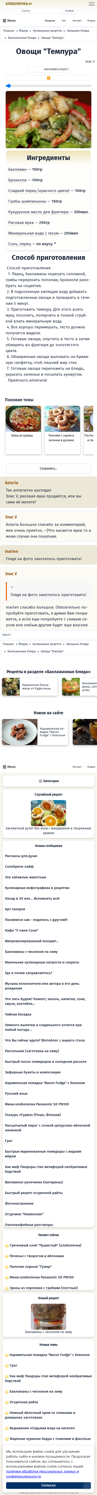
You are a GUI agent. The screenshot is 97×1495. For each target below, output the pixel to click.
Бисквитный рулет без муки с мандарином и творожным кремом (48, 831)
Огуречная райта (23, 1402)
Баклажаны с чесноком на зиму (31, 952)
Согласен (48, 1485)
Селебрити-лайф (19, 866)
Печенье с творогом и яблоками (36, 1256)
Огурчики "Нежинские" (24, 1214)
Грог (9, 1141)
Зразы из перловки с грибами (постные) (43, 1288)
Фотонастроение (19, 1203)
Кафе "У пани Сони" (21, 930)
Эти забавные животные (25, 877)
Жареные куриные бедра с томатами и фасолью (50, 1439)
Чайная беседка (18, 1014)
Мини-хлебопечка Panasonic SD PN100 (37, 1104)
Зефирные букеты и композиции (33, 1072)
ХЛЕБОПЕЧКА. (19, 4)
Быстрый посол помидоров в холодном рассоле (45, 1061)
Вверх (6, 634)
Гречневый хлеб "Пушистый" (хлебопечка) (45, 1245)
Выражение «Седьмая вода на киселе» (42, 1428)
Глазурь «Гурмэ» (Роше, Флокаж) (33, 1115)
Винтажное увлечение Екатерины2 (34, 1182)
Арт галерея (15, 909)
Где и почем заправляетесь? (28, 973)
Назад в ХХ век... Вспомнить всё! (32, 898)
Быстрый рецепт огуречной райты (34, 1193)
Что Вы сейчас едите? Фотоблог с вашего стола (45, 1040)
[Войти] (40, 4)
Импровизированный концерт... (32, 941)
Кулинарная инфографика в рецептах (37, 888)
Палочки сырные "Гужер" (30, 1266)
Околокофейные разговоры (29, 1225)
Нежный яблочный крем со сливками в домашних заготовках (40, 1415)
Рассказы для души (21, 856)
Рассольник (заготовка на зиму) (32, 1051)
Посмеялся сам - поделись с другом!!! (36, 920)
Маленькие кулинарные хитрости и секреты (42, 962)
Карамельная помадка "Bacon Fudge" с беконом (45, 1083)
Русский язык (16, 1093)
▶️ (48, 78)
